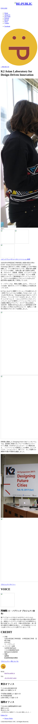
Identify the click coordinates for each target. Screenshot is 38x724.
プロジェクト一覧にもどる (9, 661)
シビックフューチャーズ (9, 259)
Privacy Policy (8, 718)
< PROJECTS (5, 67)
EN (4, 8)
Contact (6, 23)
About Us (7, 15)
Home (6, 13)
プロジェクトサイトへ (8, 584)
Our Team (7, 16)
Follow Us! (4, 715)
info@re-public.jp (9, 673)
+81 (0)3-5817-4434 (10, 678)
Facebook (7, 26)
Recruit (6, 20)
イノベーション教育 (23, 259)
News (6, 21)
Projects (6, 18)
